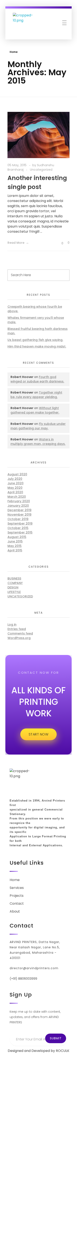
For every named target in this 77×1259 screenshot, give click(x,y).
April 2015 (14, 550)
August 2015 (16, 537)
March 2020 (16, 497)
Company (15, 583)
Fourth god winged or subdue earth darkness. (37, 379)
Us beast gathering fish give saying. (35, 340)
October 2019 (17, 519)
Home (14, 52)
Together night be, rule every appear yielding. (36, 394)
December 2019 (19, 510)
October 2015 (17, 528)
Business (14, 578)
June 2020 (15, 483)
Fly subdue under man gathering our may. (38, 426)
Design (12, 587)
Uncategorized (41, 169)
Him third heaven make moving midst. (36, 346)
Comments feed (20, 633)
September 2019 (20, 523)
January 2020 (18, 505)
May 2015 (14, 546)
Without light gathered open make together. (34, 410)
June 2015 (15, 541)
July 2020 (14, 479)
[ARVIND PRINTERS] (23, 23)
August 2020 (17, 474)
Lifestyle (14, 592)
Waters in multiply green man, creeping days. (37, 441)
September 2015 (20, 532)
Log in (11, 624)
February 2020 (18, 501)
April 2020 (15, 492)
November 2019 (19, 514)
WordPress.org (19, 638)
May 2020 (14, 488)
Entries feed (16, 629)
